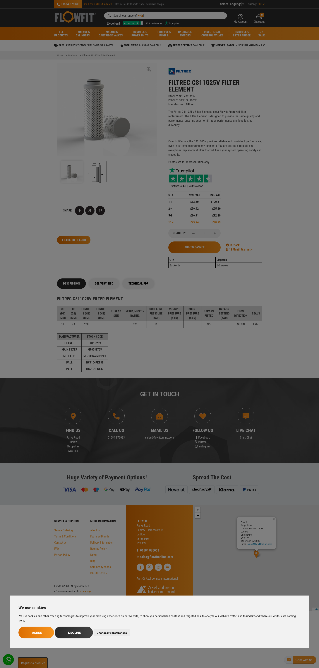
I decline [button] (74, 633)
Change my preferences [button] (112, 632)
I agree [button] (36, 633)
